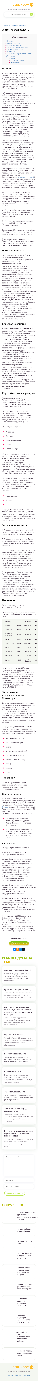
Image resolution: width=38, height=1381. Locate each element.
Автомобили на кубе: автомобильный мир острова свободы (23, 1336)
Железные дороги (18, 60)
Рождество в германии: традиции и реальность (21, 1302)
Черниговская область (14, 1035)
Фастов (5, 807)
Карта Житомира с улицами (17, 47)
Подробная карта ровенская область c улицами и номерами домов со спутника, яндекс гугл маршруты (18, 1011)
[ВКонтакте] (14, 949)
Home (6, 25)
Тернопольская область (14, 1092)
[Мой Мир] (20, 949)
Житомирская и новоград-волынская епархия (15, 1109)
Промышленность (13, 43)
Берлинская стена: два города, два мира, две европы (24, 1286)
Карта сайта (18, 1375)
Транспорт (10, 58)
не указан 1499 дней (26, 177)
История (9, 41)
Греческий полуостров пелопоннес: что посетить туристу (23, 1318)
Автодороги (15, 62)
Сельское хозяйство (14, 45)
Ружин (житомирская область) (17, 989)
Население (10, 52)
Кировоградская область (15, 1054)
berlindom (23, 4)
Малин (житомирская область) (17, 970)
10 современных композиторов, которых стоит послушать (23, 1271)
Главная (10, 1375)
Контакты (27, 1375)
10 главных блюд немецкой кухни (23, 1230)
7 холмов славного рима (24, 1242)
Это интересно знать (14, 49)
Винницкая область (12, 1071)
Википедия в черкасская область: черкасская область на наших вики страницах (18, 1133)
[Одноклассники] (17, 949)
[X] (23, 949)
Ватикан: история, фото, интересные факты (24, 1353)
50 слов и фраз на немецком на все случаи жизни (24, 1255)
